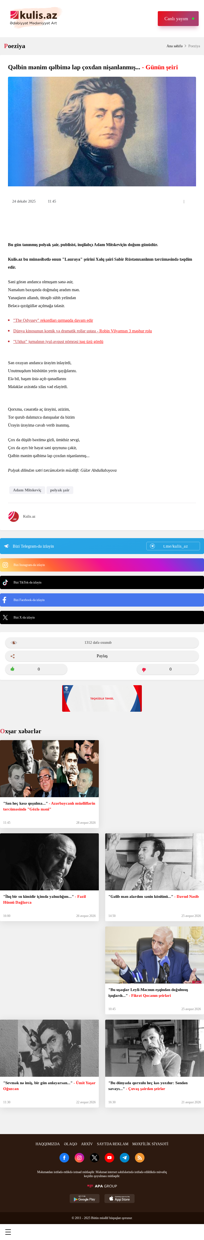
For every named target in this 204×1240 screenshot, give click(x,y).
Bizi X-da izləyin (24, 617)
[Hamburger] (8, 1232)
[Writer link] (148, 1232)
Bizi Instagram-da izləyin (29, 565)
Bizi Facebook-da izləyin (29, 600)
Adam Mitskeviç (27, 490)
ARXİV (87, 1144)
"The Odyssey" (53, 320)
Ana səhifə (174, 46)
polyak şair (60, 490)
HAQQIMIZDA (48, 1144)
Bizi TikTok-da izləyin (27, 582)
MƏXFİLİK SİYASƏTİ (150, 1144)
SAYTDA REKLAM (112, 1144)
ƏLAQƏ (70, 1144)
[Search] (54, 1232)
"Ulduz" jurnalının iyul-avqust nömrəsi (58, 341)
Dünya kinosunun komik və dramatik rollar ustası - (82, 331)
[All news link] (195, 1232)
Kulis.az (29, 516)
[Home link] (101, 1232)
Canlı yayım (176, 18)
